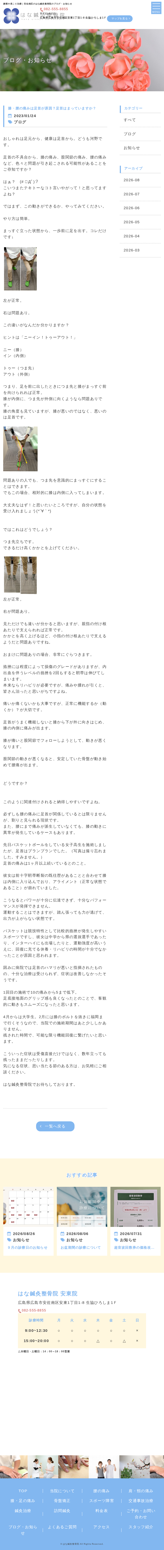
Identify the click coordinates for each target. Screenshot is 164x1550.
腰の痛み (101, 1491)
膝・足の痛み (22, 1501)
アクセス (101, 1527)
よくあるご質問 (62, 1527)
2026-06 (132, 208)
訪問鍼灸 (62, 1511)
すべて (130, 120)
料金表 (101, 1511)
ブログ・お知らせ (23, 1530)
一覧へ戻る (55, 1126)
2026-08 (132, 180)
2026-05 (132, 222)
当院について (62, 1491)
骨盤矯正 (62, 1501)
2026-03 (132, 250)
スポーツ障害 (101, 1501)
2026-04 (132, 236)
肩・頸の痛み (141, 1491)
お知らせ (132, 148)
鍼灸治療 (23, 1511)
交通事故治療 (141, 1501)
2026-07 (132, 194)
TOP (23, 1491)
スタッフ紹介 (141, 1527)
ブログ (130, 134)
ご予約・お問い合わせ (141, 1514)
